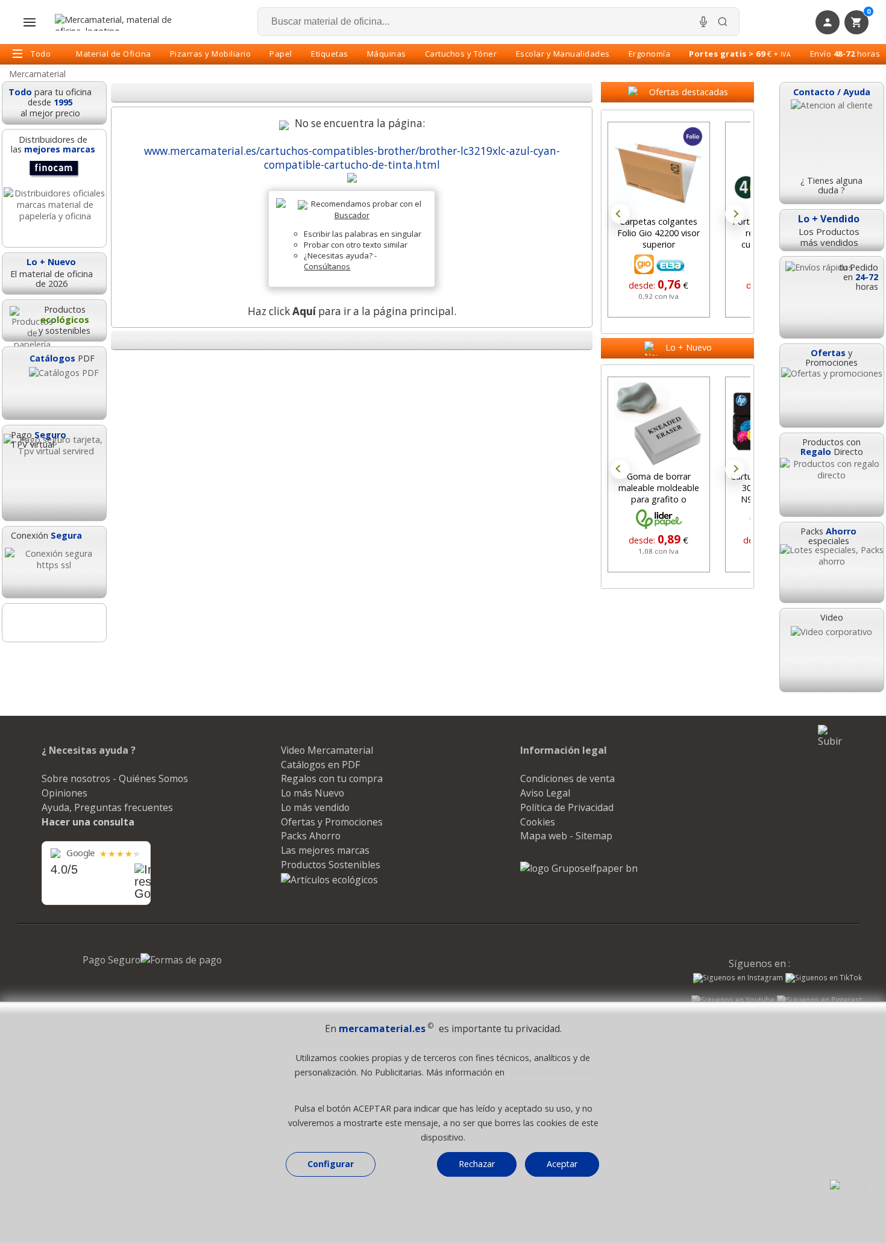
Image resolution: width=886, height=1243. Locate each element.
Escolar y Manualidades (563, 53)
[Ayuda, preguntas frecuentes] (848, 1186)
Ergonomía (650, 53)
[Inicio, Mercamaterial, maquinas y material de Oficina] (118, 22)
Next (734, 214)
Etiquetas (329, 53)
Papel (280, 53)
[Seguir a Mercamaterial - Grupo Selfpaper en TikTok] (823, 978)
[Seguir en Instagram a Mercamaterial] (738, 979)
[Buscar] (723, 22)
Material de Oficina (113, 53)
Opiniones (64, 793)
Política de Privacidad (567, 807)
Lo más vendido (315, 807)
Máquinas (386, 53)
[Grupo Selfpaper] (579, 868)
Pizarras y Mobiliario (210, 53)
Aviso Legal (545, 793)
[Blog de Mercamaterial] (54, 622)
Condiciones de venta (567, 778)
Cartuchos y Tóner (461, 53)
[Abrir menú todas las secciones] (29, 22)
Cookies (537, 821)
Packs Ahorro (311, 835)
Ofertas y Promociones (332, 821)
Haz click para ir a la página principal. (352, 311)
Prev (620, 214)
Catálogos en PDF (320, 764)
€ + (740, 53)
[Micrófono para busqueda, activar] (703, 21)
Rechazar (477, 1163)
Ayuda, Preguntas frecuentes (107, 807)
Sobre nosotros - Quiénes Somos (115, 778)
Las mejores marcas (325, 850)
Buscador (352, 215)
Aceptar (562, 1163)
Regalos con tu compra (332, 778)
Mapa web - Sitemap (566, 835)
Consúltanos (327, 266)
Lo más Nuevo (312, 793)
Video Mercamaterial (327, 750)
